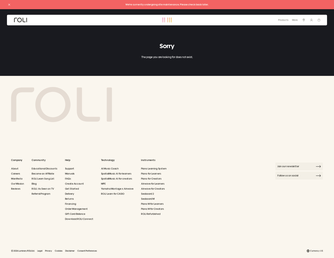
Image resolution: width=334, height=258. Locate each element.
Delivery (69, 193)
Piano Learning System (154, 168)
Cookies (58, 250)
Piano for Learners (151, 173)
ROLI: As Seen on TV (43, 188)
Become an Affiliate (43, 173)
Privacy (48, 250)
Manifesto (17, 178)
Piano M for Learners (152, 203)
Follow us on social (287, 175)
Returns (69, 198)
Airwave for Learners (152, 183)
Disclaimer (70, 250)
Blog (34, 183)
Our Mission (17, 183)
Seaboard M (148, 198)
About (15, 168)
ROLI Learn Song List (43, 178)
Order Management (76, 208)
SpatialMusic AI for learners (116, 173)
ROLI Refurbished (150, 214)
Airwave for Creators (153, 188)
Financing (70, 203)
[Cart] (319, 19)
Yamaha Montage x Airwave (117, 188)
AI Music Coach (110, 168)
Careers (15, 173)
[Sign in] (311, 20)
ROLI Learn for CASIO (113, 193)
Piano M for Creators (152, 208)
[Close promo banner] (9, 4)
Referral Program (41, 193)
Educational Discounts (44, 168)
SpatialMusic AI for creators (116, 178)
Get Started (72, 188)
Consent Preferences (87, 250)
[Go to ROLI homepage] (20, 20)
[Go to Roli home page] (61, 104)
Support (69, 168)
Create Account (74, 183)
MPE (103, 183)
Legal (39, 250)
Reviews (16, 188)
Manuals (70, 173)
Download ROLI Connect (79, 219)
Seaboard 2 (147, 193)
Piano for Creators (151, 178)
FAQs (68, 178)
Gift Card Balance (75, 214)
